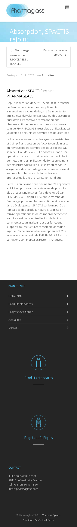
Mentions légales (50, 515)
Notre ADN (15, 296)
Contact (13, 328)
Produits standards (21, 304)
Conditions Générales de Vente (38, 520)
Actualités (48, 75)
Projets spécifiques (21, 312)
